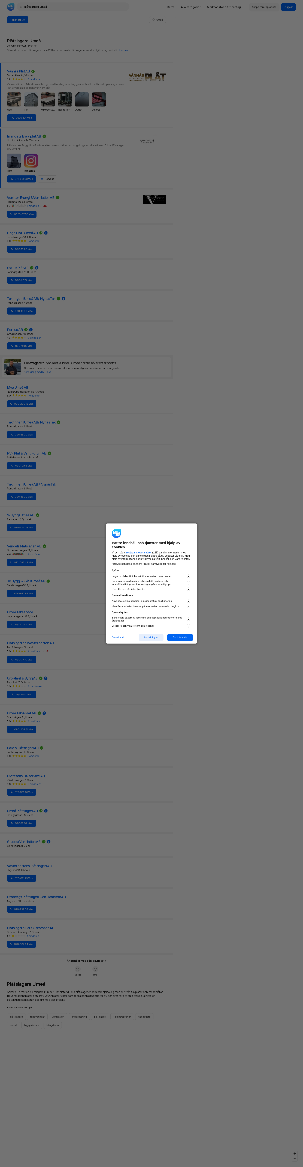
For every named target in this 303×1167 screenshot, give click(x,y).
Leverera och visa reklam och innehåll (133, 625)
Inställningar (151, 637)
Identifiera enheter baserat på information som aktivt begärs (145, 606)
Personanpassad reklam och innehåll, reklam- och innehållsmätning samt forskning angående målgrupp (141, 583)
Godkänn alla (180, 637)
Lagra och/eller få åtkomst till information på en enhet (141, 576)
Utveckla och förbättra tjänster (128, 589)
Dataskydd (118, 637)
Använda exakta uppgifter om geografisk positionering (142, 601)
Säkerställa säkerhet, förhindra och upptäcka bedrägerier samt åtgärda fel (147, 619)
